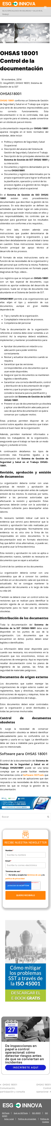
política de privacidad (14, 878)
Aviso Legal (9, 1119)
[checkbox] (25, 876)
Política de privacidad (27, 1119)
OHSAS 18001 (23, 83)
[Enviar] (48, 816)
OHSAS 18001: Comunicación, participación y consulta (12, 1088)
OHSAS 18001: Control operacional (43, 1088)
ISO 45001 (36, 1113)
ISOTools (5, 1113)
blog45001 (8, 83)
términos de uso (34, 875)
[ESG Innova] (22, 1105)
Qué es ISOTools (21, 1113)
